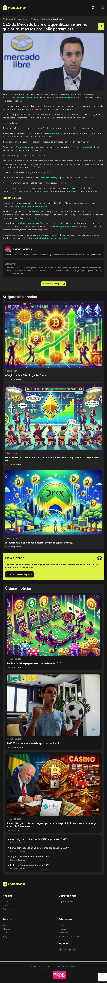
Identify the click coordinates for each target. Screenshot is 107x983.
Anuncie (62, 929)
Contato (62, 925)
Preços (6, 936)
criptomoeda (52, 133)
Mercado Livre (65, 97)
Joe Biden (71, 191)
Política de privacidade (69, 936)
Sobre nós (63, 932)
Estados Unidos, (49, 177)
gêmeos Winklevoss (29, 223)
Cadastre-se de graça (20, 574)
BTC (29, 94)
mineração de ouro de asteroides (70, 226)
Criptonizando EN (67, 901)
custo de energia (30, 147)
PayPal (33, 211)
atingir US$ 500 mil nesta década (51, 238)
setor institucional (28, 97)
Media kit (7, 932)
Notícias (9, 19)
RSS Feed (7, 925)
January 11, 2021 (46, 172)
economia (80, 117)
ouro (70, 109)
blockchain (88, 147)
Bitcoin (6, 905)
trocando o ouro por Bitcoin (34, 206)
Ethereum (7, 909)
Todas (5, 901)
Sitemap (6, 929)
